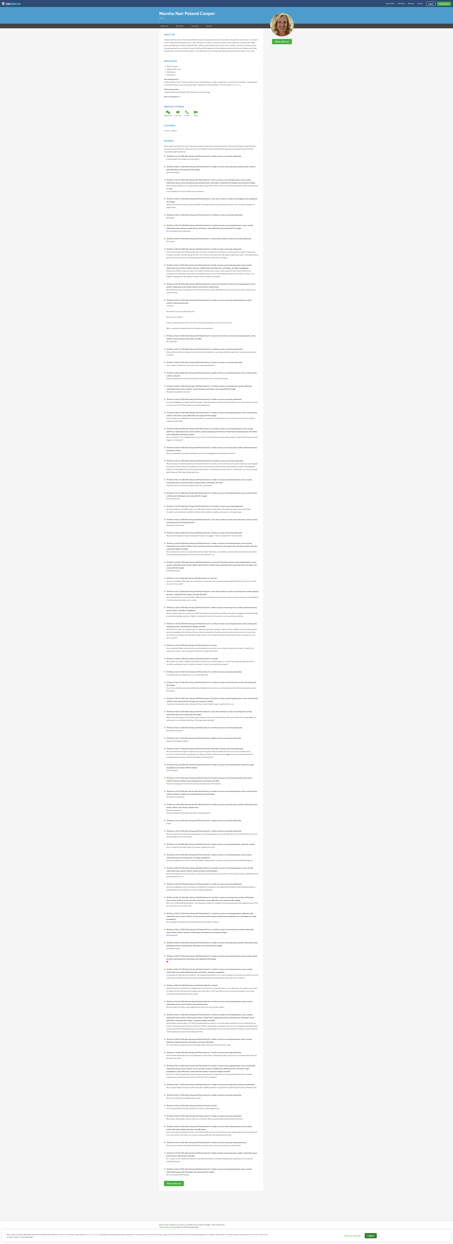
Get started (444, 4)
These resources (165, 1227)
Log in (430, 4)
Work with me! (282, 41)
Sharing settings (352, 1235)
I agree (371, 1235)
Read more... (237, 85)
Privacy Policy (93, 1234)
